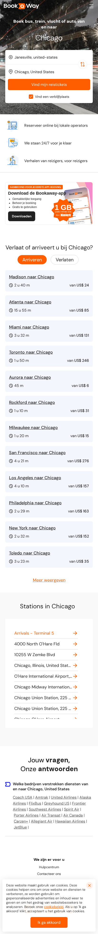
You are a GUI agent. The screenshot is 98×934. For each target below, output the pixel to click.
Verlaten (65, 260)
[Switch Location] (82, 64)
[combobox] (49, 57)
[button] (91, 6)
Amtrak (41, 797)
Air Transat (50, 815)
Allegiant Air (41, 821)
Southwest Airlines (45, 809)
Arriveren (32, 260)
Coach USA (22, 797)
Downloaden (21, 216)
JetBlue (20, 827)
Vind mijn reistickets (49, 84)
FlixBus (35, 803)
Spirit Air (71, 809)
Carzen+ (21, 821)
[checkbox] (31, 96)
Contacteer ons (49, 874)
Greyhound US (56, 803)
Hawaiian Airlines (70, 821)
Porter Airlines (26, 815)
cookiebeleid (54, 907)
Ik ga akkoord (49, 922)
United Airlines (64, 797)
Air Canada (73, 815)
